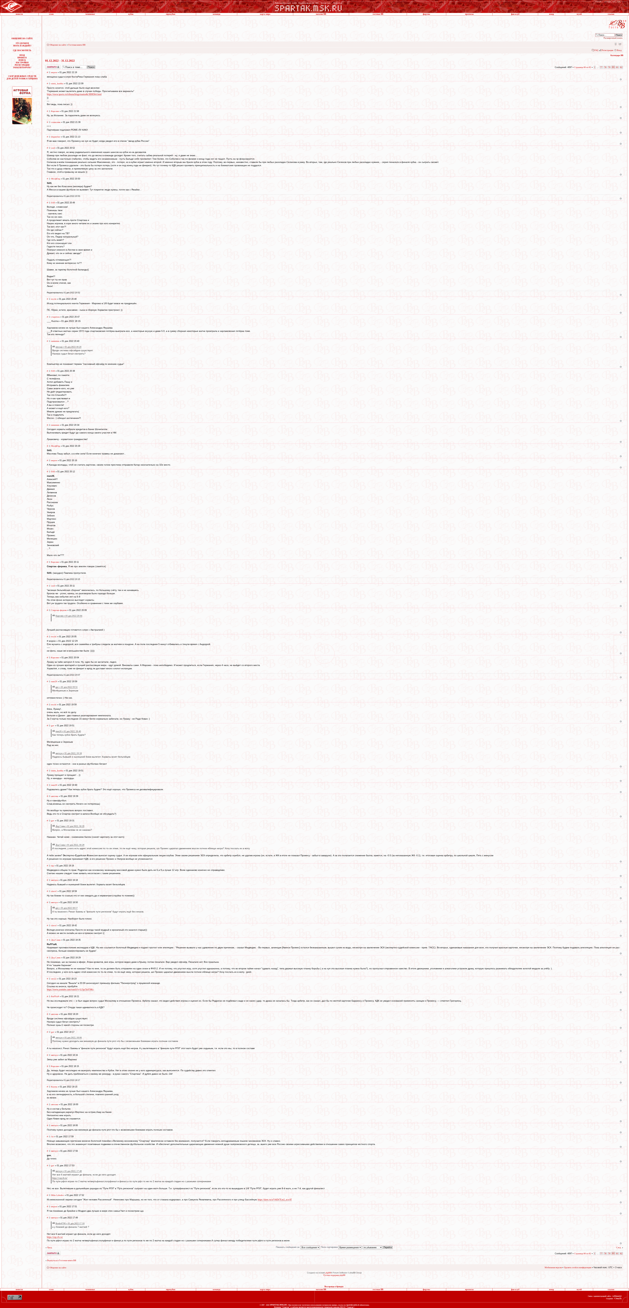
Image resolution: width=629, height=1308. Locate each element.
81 (617, 67)
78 (605, 67)
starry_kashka (57, 83)
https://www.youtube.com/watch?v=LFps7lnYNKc (70, 989)
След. (618, 1247)
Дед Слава (56, 940)
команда (216, 14)
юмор (551, 14)
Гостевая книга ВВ (77, 45)
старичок (55, 317)
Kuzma (54, 1086)
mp (52, 865)
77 (601, 67)
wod (53, 148)
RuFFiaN (55, 996)
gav (52, 725)
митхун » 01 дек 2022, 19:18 (69, 753)
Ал (52, 1136)
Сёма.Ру (618, 1298)
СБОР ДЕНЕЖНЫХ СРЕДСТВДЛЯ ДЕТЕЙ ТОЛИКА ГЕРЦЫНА (22, 77)
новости (19, 14)
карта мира (265, 14)
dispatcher (55, 137)
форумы (426, 14)
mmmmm (55, 341)
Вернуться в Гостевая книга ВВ (61, 1260)
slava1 (54, 891)
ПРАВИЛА (22, 58)
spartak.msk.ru (352, 1305)
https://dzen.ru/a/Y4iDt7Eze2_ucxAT (275, 1199)
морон (54, 72)
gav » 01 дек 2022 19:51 (67, 687)
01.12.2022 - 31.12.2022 (60, 60)
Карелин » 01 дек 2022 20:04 (69, 616)
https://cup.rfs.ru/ (59, 1178)
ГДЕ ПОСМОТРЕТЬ (22, 50)
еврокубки (170, 14)
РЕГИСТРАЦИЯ (22, 65)
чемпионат (90, 14)
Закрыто (48, 66)
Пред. (49, 1247)
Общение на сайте (58, 45)
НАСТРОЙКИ (22, 62)
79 (609, 67)
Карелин (55, 111)
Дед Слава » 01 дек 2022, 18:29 (70, 826)
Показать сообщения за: (288, 1247)
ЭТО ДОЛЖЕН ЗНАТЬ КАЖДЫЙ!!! (22, 44)
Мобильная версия (615, 43)
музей (579, 14)
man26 (54, 681)
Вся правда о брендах (333, 1286)
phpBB (328, 1273)
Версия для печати (620, 43)
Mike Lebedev (57, 1195)
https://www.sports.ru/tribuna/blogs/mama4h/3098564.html (74, 94)
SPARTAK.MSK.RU (278, 1305)
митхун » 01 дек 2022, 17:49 (69, 1171)
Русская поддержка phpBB (334, 1275)
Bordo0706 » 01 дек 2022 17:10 (70, 1223)
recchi (54, 299)
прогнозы (469, 14)
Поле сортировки (329, 1247)
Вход (619, 50)
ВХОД (22, 55)
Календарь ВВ (616, 55)
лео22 (54, 978)
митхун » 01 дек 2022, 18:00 (69, 1037)
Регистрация (607, 50)
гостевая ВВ (378, 14)
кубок (130, 14)
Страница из (582, 67)
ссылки (611, 14)
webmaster (617, 1296)
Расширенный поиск (613, 38)
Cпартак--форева (59, 610)
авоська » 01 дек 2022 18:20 (68, 347)
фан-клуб (515, 14)
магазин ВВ (321, 14)
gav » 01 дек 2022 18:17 (67, 908)
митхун (54, 880)
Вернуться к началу (621, 79)
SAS (53, 202)
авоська (54, 796)
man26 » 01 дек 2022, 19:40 (68, 731)
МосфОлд (55, 178)
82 (621, 67)
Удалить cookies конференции (577, 1267)
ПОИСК (22, 60)
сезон (51, 14)
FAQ (596, 50)
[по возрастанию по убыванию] (378, 1247)
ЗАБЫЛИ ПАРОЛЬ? (22, 67)
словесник (55, 122)
